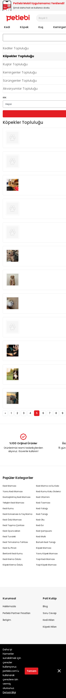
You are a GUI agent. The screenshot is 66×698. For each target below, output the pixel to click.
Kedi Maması (9, 485)
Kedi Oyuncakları (11, 530)
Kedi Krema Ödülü (12, 559)
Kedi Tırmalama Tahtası (15, 542)
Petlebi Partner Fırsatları (16, 613)
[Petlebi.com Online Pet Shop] (18, 18)
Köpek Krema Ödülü (13, 564)
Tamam (31, 671)
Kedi (7, 27)
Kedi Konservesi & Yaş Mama (17, 514)
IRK (4, 97)
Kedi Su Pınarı (9, 547)
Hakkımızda (9, 606)
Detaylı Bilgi (9, 692)
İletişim (7, 620)
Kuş (40, 27)
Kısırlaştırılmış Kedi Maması (16, 497)
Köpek (24, 27)
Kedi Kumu (8, 508)
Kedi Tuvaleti (9, 536)
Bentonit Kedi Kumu (13, 553)
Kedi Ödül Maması (12, 519)
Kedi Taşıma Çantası (13, 525)
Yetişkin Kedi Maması (13, 502)
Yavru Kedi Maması (13, 491)
